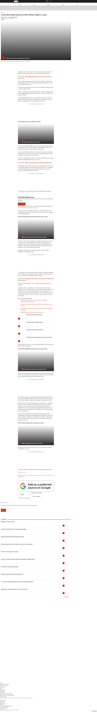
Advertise (2, 704)
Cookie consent (3, 696)
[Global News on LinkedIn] (8, 681)
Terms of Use (3, 703)
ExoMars (31, 146)
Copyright (2, 701)
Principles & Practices (4, 684)
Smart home (2, 692)
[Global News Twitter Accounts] (25, 673)
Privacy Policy (33, 207)
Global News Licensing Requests (7, 695)
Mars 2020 (24, 97)
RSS (1, 688)
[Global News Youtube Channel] (42, 673)
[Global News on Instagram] (59, 673)
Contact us (2, 687)
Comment (22, 494)
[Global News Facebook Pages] (8, 673)
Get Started (21, 204)
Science (2, 12)
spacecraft (42, 153)
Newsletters (2, 689)
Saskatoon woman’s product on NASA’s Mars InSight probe (38, 162)
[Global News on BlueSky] (59, 681)
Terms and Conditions (23, 207)
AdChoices (94, 711)
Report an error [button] (36, 496)
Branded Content (3, 685)
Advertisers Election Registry (6, 693)
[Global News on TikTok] (25, 681)
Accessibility (2, 708)
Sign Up (3, 510)
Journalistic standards (36, 492)
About (1, 683)
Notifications (2, 691)
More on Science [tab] (22, 298)
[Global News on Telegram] (42, 681)
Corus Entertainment (4, 707)
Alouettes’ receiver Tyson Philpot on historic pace (32, 312)
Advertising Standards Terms (6, 705)
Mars (20, 72)
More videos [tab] (29, 298)
